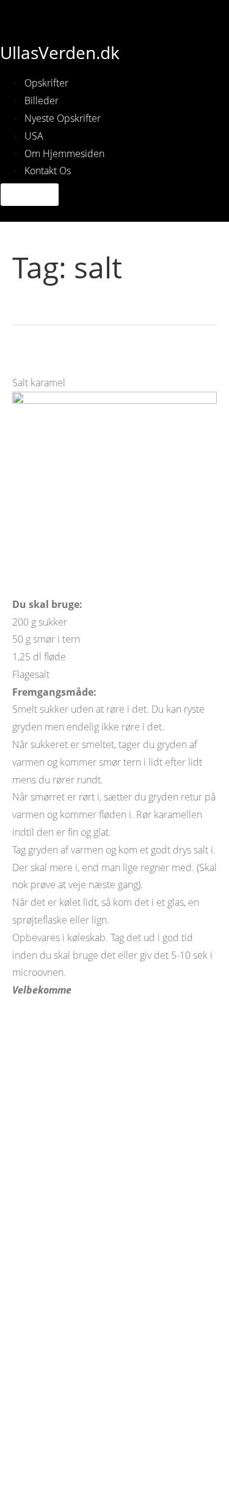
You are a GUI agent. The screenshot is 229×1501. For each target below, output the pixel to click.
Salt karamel (49, 360)
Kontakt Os (47, 170)
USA (33, 136)
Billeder (41, 100)
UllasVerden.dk (60, 52)
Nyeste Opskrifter (62, 118)
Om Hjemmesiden (64, 153)
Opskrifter (46, 83)
